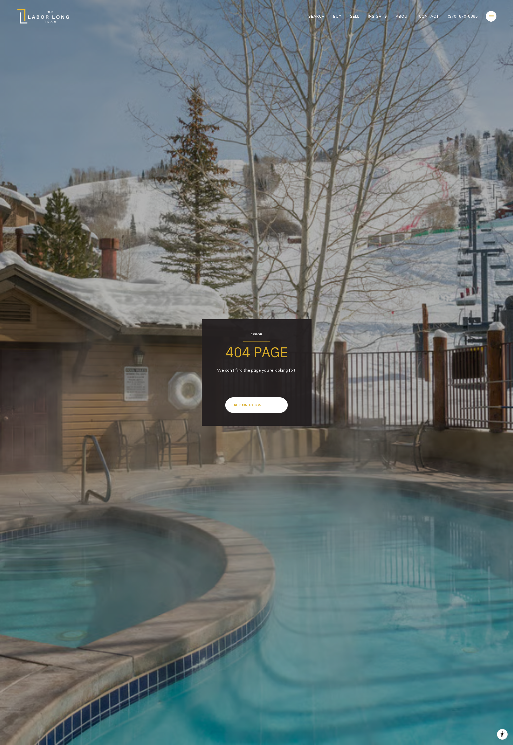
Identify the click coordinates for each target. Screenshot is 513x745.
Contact (429, 16)
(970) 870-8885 (463, 16)
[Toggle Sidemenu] (491, 16)
